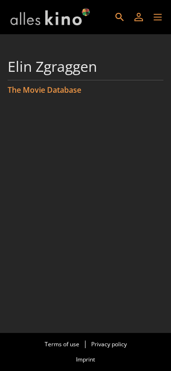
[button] (157, 17)
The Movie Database (44, 90)
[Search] (119, 17)
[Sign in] (138, 17)
